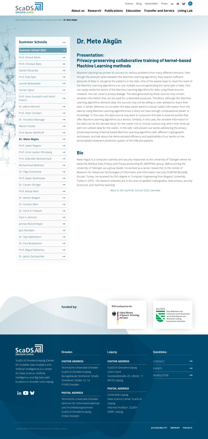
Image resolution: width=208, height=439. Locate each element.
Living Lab (185, 11)
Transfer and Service (159, 11)
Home (18, 20)
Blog (139, 3)
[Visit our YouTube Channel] (178, 3)
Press (164, 3)
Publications (114, 11)
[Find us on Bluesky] (32, 392)
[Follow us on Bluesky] (183, 3)
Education (133, 11)
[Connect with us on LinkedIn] (19, 392)
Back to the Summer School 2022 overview (135, 190)
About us (77, 11)
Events (129, 3)
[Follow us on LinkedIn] (172, 3)
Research (94, 11)
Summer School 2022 (53, 20)
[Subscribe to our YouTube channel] (25, 392)
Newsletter (151, 3)
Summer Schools (36, 20)
